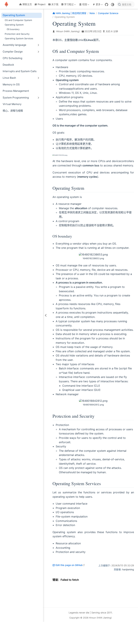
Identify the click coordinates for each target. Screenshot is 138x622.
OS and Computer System (18, 20)
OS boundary (13, 29)
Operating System (14, 15)
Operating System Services (19, 38)
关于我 (54, 4)
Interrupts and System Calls (20, 71)
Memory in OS (11, 84)
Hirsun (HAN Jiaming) (68, 31)
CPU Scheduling (12, 58)
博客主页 (27, 4)
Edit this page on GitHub (70, 565)
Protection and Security (17, 34)
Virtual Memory (12, 104)
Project (41, 4)
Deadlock (8, 64)
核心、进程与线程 (13, 110)
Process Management (16, 90)
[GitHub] (106, 4)
